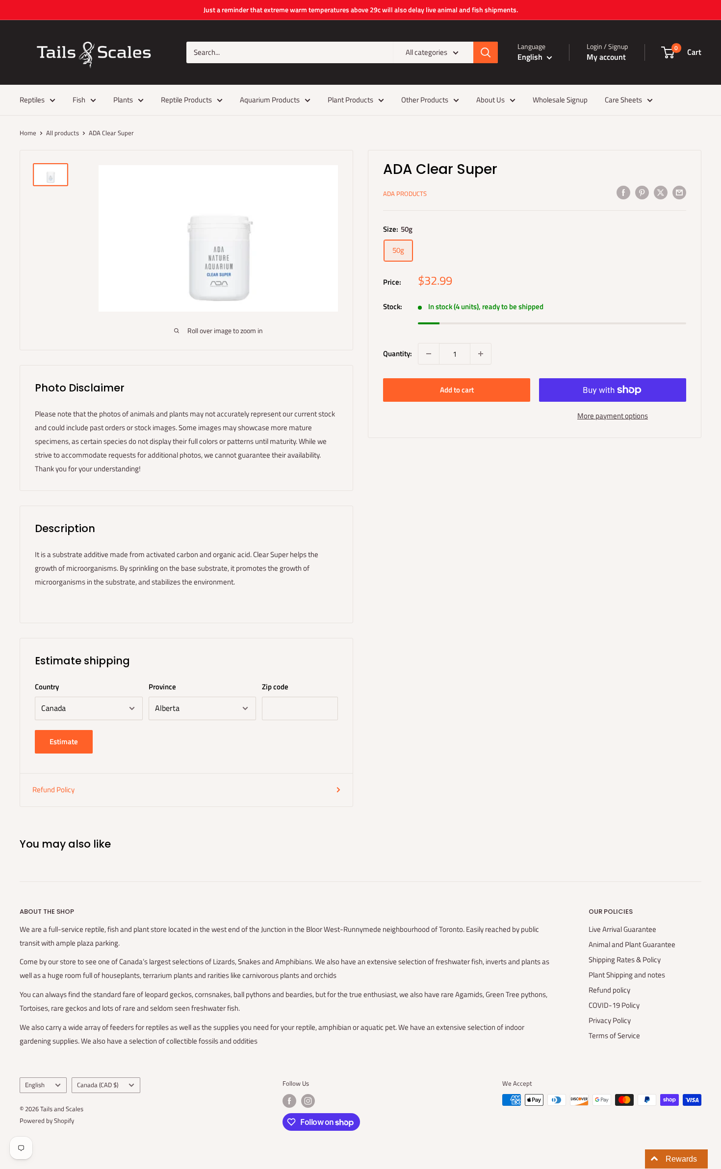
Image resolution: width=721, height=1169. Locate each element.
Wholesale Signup (560, 99)
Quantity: (397, 353)
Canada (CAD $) (97, 1085)
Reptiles (32, 99)
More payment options (612, 415)
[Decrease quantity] (428, 353)
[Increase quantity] (480, 353)
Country (47, 686)
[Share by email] (679, 192)
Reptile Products (186, 99)
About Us (490, 99)
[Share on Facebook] (623, 192)
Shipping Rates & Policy (625, 959)
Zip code (275, 686)
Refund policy (609, 990)
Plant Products (350, 99)
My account (606, 57)
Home (28, 133)
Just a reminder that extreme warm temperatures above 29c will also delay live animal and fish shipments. (361, 9)
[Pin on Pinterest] (642, 192)
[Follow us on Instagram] (308, 1101)
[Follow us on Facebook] (289, 1101)
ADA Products (405, 193)
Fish (79, 99)
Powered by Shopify (47, 1120)
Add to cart (457, 389)
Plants (123, 99)
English (35, 1085)
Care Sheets (623, 99)
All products (62, 133)
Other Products (424, 99)
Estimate (64, 741)
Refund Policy (53, 789)
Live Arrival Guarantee (622, 929)
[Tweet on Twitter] (661, 192)
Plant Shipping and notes (627, 974)
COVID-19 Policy (614, 1005)
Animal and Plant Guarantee (632, 944)
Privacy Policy (610, 1020)
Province (162, 686)
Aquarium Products (270, 99)
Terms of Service (614, 1035)
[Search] (485, 52)
